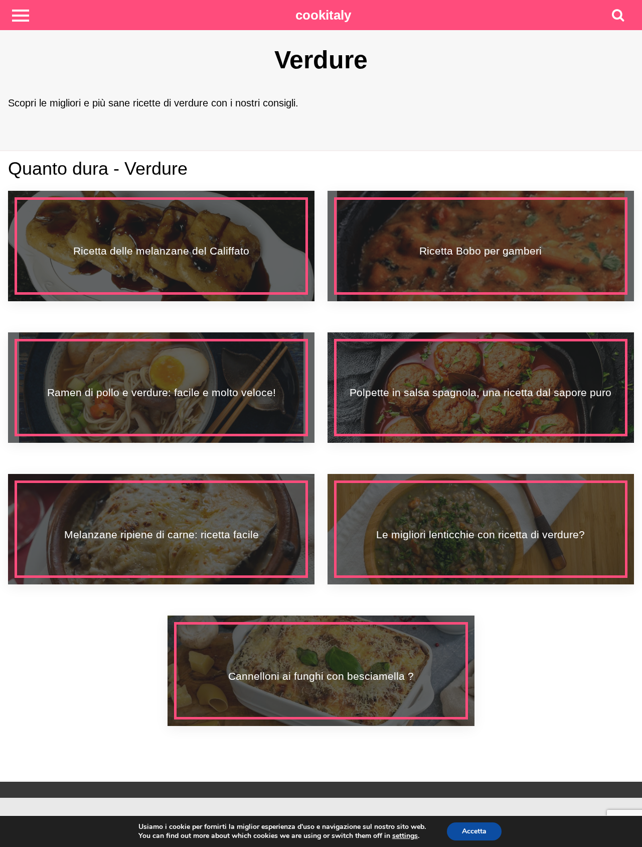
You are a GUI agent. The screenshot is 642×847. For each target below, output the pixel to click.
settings (405, 835)
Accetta (474, 831)
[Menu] (20, 15)
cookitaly (323, 15)
